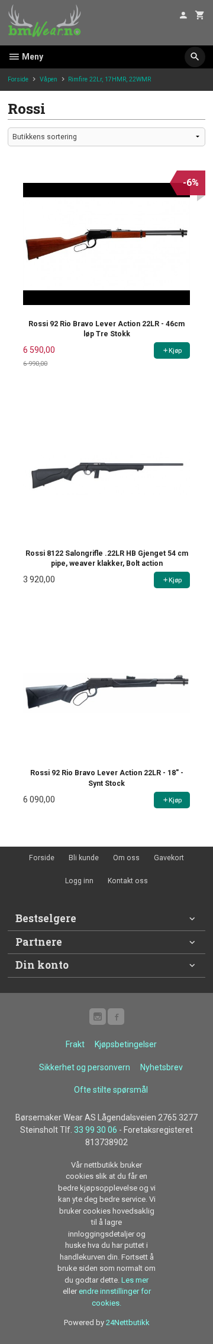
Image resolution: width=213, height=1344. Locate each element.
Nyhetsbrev (161, 1067)
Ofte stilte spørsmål (111, 1089)
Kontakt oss (128, 881)
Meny (31, 56)
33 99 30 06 (95, 1130)
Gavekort (169, 858)
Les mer (135, 1280)
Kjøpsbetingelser (126, 1044)
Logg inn (79, 881)
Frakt (75, 1044)
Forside (18, 79)
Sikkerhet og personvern (84, 1067)
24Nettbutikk (128, 1322)
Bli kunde (84, 858)
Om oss (126, 858)
